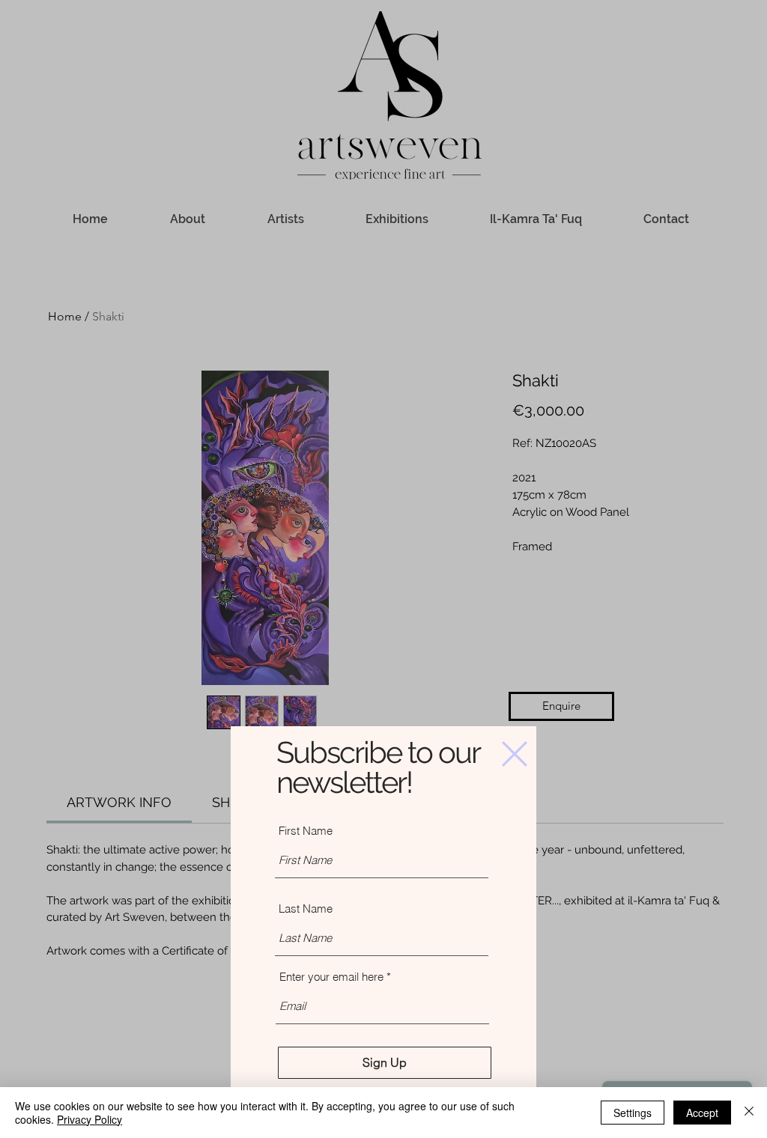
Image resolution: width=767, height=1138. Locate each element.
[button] (514, 753)
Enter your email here (331, 976)
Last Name (306, 908)
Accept (702, 1112)
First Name (306, 830)
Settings (632, 1112)
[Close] (749, 1112)
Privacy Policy (89, 1119)
